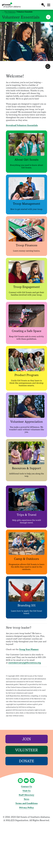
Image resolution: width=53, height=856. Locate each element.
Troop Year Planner (29, 649)
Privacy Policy (26, 807)
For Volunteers (10, 12)
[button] (43, 5)
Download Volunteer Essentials (22, 125)
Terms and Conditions (26, 803)
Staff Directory (26, 795)
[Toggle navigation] (49, 5)
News (26, 799)
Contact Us (26, 786)
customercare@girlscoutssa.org (24, 663)
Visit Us (27, 791)
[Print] (49, 66)
